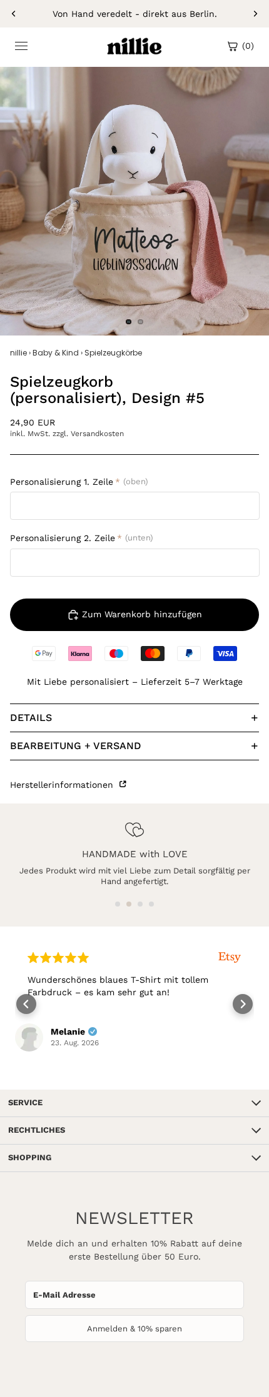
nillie (18, 353)
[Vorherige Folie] (14, 13)
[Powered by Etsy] (229, 957)
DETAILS (31, 717)
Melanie (68, 1031)
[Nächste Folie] (255, 13)
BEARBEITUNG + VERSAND (75, 746)
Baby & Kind (56, 353)
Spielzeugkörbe (113, 353)
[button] (117, 904)
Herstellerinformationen (63, 785)
